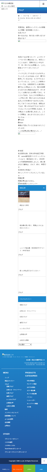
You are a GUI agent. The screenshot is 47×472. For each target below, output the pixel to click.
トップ (7, 377)
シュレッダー (31, 400)
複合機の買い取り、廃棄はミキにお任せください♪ (31, 227)
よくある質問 (9, 419)
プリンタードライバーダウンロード (16, 452)
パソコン (29, 397)
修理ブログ (23, 322)
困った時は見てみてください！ (30, 271)
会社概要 (7, 422)
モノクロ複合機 (32, 394)
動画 (6, 409)
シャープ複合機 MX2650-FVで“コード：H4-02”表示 (32, 249)
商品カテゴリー (9, 381)
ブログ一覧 (26, 15)
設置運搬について (10, 416)
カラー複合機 (31, 390)
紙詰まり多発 (24, 205)
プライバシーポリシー (11, 439)
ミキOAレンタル (10, 445)
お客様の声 (23, 334)
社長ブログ (35, 15)
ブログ (7, 384)
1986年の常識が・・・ (27, 170)
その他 (29, 407)
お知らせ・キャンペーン (28, 311)
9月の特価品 (31, 381)
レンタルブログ (25, 328)
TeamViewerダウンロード (13, 448)
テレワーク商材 (32, 384)
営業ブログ (23, 305)
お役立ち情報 (24, 340)
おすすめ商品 (31, 387)
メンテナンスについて (11, 412)
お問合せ (7, 425)
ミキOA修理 (8, 442)
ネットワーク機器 (32, 403)
